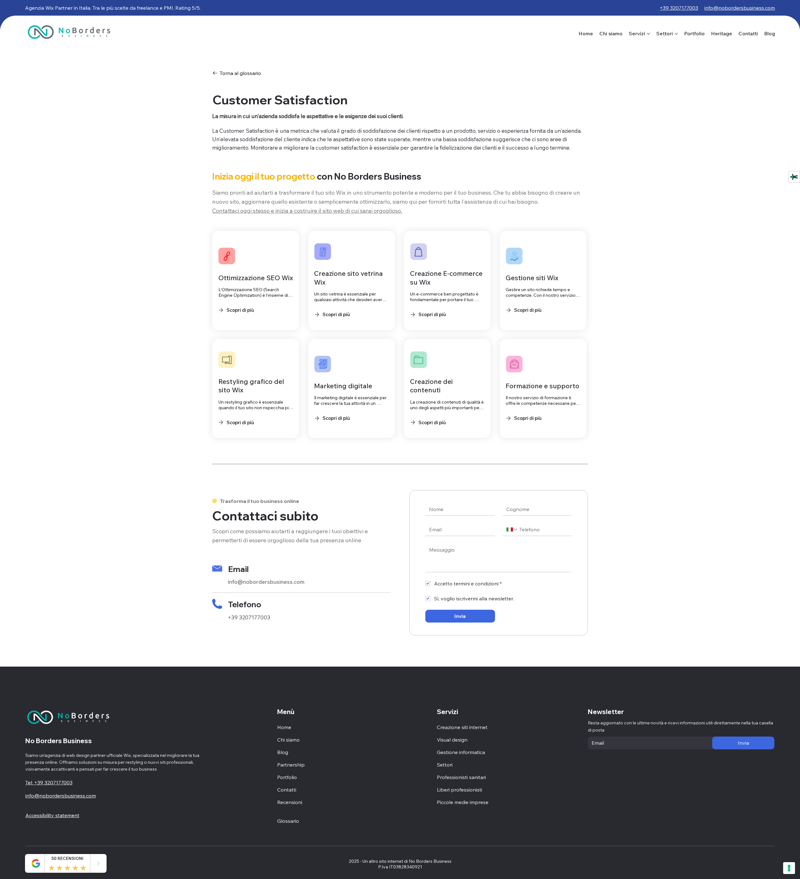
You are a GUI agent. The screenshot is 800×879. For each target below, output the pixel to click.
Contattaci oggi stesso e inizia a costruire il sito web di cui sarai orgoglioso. (307, 210)
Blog (282, 752)
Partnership (291, 765)
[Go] (98, 863)
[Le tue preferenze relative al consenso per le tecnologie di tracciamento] (789, 868)
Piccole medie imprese (462, 802)
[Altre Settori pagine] (676, 33)
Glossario (288, 821)
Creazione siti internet (462, 727)
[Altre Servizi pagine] (648, 33)
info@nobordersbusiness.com (266, 582)
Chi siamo (288, 740)
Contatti (286, 790)
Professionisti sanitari (461, 777)
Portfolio (287, 777)
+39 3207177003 (249, 617)
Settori (444, 765)
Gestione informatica (461, 752)
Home (284, 727)
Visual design (452, 740)
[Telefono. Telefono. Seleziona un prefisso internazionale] (512, 529)
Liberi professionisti (459, 790)
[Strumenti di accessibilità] (794, 177)
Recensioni (289, 802)
